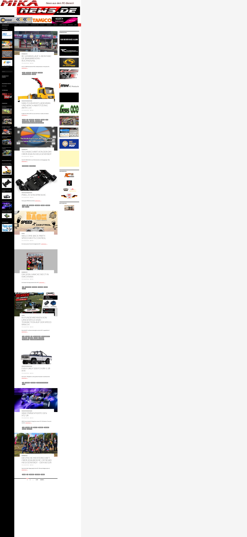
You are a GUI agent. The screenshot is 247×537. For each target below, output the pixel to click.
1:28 (23, 206)
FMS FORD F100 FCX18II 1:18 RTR (36, 369)
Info (75, 24)
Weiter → (42, 479)
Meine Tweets (4, 85)
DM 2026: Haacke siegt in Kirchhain (35, 275)
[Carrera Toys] (69, 120)
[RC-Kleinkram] (69, 50)
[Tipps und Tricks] (7, 227)
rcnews (42, 119)
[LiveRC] (69, 182)
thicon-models (39, 121)
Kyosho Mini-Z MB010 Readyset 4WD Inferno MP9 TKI (7, 211)
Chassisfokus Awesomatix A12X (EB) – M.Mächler (6, 127)
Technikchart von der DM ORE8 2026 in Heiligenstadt (36, 152)
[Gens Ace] (69, 108)
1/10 (23, 336)
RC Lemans (40, 72)
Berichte (55, 24)
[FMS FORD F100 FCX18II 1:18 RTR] (7, 196)
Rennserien (49, 24)
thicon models (25, 121)
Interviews (42, 24)
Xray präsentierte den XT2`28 (34, 414)
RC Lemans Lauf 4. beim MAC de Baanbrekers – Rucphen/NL (36, 58)
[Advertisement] (69, 159)
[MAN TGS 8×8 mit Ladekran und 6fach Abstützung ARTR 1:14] (7, 170)
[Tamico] (42, 20)
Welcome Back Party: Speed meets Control (34, 236)
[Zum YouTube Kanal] (7, 95)
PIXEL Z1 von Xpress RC (34, 195)
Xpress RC (48, 205)
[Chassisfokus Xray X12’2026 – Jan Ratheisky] (7, 111)
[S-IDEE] (65, 20)
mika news (34, 72)
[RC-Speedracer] (66, 189)
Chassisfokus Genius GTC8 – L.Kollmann (6, 148)
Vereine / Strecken (62, 24)
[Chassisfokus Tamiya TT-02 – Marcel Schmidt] (7, 142)
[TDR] (7, 54)
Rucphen (34, 74)
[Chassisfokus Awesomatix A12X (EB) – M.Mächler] (7, 131)
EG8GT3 (24, 288)
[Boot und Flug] (69, 207)
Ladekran (32, 121)
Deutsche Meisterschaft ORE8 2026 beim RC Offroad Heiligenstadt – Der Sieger (37, 460)
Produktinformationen (23, 24)
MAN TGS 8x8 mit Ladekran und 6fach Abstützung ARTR (33, 122)
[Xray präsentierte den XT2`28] (7, 206)
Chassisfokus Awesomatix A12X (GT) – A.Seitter (6, 117)
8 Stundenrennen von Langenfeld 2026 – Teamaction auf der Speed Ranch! (36, 321)
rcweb (24, 119)
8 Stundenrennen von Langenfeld (37, 339)
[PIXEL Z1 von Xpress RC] (7, 183)
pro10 (24, 72)
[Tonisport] (69, 39)
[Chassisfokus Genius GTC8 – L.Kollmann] (7, 153)
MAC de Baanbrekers (26, 74)
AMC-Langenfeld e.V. (45, 336)
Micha (32, 63)
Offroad (27, 336)
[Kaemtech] (69, 97)
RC (27, 119)
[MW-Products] (69, 85)
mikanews (29, 72)
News (16, 24)
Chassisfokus (4, 103)
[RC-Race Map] (69, 143)
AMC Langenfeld (26, 339)
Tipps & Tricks (70, 24)
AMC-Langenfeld (37, 336)
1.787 (37, 479)
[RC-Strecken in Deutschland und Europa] (73, 189)
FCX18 (24, 384)
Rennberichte (24, 53)
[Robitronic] (69, 74)
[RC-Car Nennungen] (69, 132)
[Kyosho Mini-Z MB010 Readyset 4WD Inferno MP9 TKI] (7, 215)
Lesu (47, 119)
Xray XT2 (35, 427)
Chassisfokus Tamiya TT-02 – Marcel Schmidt (7, 137)
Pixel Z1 (27, 206)
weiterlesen (25, 68)
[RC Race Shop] (7, 34)
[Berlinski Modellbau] (16, 20)
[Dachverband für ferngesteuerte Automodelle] (69, 195)
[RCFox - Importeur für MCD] (7, 44)
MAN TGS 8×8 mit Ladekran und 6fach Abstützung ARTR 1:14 (36, 105)
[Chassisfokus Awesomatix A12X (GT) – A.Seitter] (7, 121)
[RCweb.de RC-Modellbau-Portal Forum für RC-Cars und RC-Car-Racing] (69, 175)
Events (23, 233)
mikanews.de (5, 25)
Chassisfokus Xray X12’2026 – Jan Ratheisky (7, 107)
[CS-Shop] (69, 62)
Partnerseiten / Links (35, 24)
